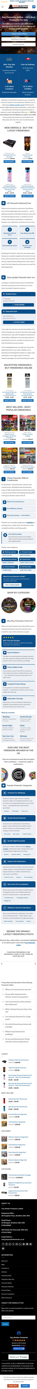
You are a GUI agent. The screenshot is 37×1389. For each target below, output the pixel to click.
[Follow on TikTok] (10, 1244)
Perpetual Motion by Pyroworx (9, 155)
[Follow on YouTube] (30, 1244)
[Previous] (2, 387)
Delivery (4, 1272)
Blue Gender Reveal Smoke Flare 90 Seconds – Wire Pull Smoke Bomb (27, 188)
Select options (9, 196)
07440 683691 (19, 305)
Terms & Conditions (7, 1294)
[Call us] (20, 1244)
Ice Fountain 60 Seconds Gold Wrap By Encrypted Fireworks (9, 393)
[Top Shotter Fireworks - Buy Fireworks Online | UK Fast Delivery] (18, 6)
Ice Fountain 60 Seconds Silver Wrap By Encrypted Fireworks (27, 393)
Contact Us (5, 1268)
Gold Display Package (9, 467)
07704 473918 (19, 322)
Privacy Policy (6, 1290)
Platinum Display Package (27, 435)
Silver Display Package (27, 467)
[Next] (34, 387)
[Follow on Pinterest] (23, 1244)
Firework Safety (6, 1283)
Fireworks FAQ (6, 1275)
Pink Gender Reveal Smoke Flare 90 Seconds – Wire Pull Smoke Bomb (9, 188)
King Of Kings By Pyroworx (28, 155)
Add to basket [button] (9, 161)
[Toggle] (3, 990)
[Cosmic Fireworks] (18, 774)
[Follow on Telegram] (3, 1248)
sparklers (30, 522)
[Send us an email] (16, 1244)
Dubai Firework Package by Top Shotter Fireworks (9, 435)
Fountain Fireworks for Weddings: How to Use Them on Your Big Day (18, 954)
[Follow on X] (13, 1244)
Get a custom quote (12, 585)
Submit (5, 1324)
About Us (4, 1261)
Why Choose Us (6, 1298)
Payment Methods (7, 1286)
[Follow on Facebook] (3, 1244)
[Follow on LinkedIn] (27, 1244)
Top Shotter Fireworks (19, 1337)
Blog (2, 1264)
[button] (2, 6)
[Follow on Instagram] (6, 1244)
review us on (18, 1348)
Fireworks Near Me (7, 1279)
